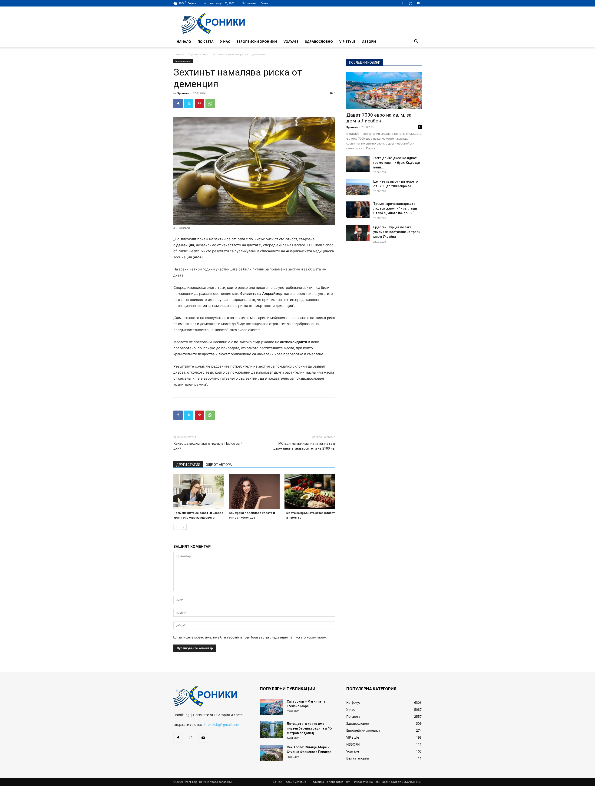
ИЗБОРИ (369, 41)
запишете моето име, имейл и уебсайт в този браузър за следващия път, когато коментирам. (252, 637)
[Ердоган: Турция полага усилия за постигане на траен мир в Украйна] (358, 233)
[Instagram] (410, 3)
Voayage (291, 41)
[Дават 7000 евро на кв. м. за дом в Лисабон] (384, 90)
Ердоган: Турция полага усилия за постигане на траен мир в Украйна (396, 231)
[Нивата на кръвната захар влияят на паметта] (309, 491)
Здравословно (319, 41)
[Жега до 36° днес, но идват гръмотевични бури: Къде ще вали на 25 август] (358, 164)
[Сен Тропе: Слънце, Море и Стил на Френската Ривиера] (271, 753)
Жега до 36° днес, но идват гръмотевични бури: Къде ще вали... (396, 162)
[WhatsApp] (210, 103)
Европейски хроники (257, 41)
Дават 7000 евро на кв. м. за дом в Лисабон (378, 118)
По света (206, 41)
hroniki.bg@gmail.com (221, 724)
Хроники (183, 93)
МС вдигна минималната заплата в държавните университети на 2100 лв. (304, 446)
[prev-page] (176, 527)
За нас (264, 3)
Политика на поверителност (330, 782)
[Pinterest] (199, 103)
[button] (416, 42)
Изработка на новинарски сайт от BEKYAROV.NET (388, 782)
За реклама (249, 3)
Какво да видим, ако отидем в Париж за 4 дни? (207, 446)
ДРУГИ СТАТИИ (188, 465)
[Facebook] (402, 3)
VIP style (347, 41)
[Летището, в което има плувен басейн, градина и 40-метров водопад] (271, 729)
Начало (184, 41)
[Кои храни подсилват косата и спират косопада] (254, 491)
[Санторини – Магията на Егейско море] (271, 707)
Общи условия (296, 782)
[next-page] (184, 527)
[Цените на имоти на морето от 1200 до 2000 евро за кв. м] (358, 187)
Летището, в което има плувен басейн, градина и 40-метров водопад (310, 728)
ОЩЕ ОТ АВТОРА (219, 465)
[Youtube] (418, 3)
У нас (225, 41)
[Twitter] (188, 103)
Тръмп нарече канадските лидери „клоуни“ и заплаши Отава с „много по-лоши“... (395, 208)
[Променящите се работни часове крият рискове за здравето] (198, 491)
